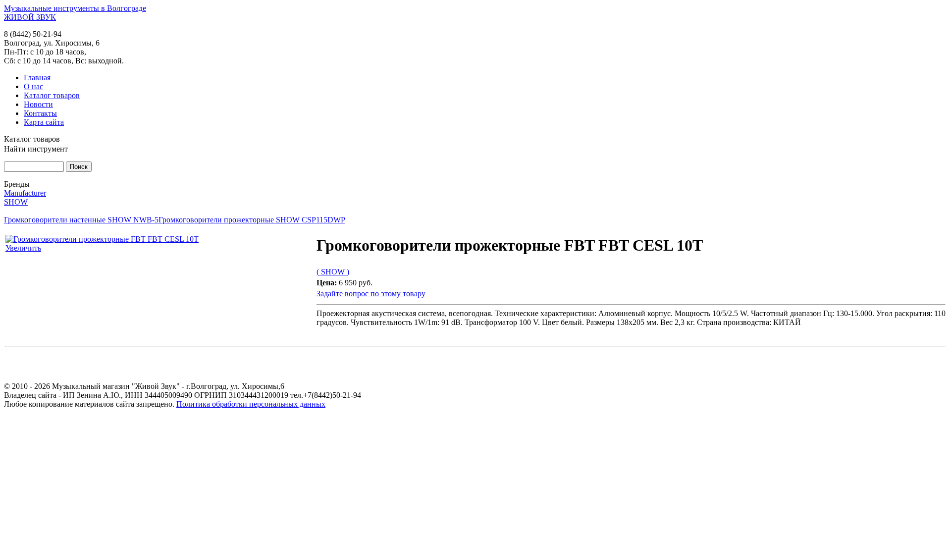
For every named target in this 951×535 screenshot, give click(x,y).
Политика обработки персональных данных (250, 404)
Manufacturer (25, 193)
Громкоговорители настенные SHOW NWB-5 (81, 219)
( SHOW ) (333, 272)
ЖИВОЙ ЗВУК (30, 17)
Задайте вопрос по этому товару (371, 293)
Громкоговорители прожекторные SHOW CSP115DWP (251, 219)
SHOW (16, 202)
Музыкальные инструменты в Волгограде (75, 8)
